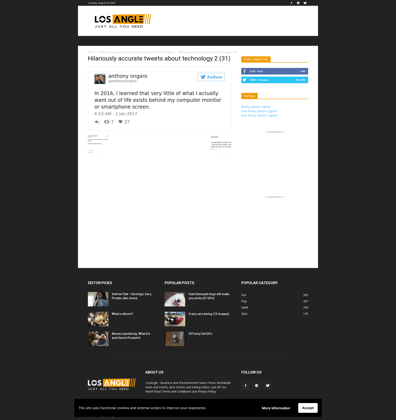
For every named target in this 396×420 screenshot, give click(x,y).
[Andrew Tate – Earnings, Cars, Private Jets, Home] (98, 299)
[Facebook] (291, 3)
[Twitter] (305, 3)
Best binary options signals (259, 115)
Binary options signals (256, 107)
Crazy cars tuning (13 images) (209, 314)
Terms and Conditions (176, 391)
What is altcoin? (122, 314)
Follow (300, 79)
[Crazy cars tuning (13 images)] (175, 319)
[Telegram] (298, 3)
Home (91, 52)
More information (276, 408)
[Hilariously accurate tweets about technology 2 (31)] (159, 129)
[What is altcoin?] (98, 319)
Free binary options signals (259, 111)
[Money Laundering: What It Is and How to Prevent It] (98, 339)
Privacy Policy (207, 391)
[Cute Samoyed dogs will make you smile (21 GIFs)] (175, 299)
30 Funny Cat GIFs (200, 333)
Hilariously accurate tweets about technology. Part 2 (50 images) (136, 52)
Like (303, 71)
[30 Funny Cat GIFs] (175, 339)
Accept (308, 408)
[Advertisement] (233, 21)
